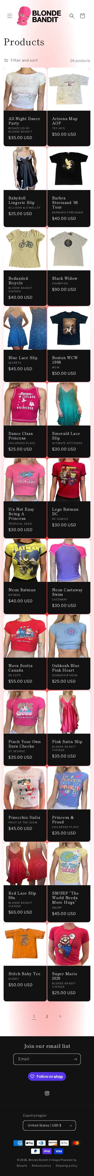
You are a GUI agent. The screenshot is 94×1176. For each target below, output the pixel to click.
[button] (9, 16)
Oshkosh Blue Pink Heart (66, 667)
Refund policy (41, 1165)
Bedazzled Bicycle (18, 280)
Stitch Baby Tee (24, 973)
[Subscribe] (75, 1059)
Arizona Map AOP (65, 120)
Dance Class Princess (20, 435)
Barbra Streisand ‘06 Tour (65, 203)
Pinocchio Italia (24, 817)
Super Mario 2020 (64, 975)
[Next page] (60, 1016)
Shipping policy (67, 1165)
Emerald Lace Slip (66, 435)
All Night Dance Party (24, 120)
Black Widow (65, 278)
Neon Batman (22, 589)
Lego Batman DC (65, 511)
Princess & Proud (63, 819)
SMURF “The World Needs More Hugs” (65, 898)
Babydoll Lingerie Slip (21, 200)
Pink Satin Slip (67, 741)
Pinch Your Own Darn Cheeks (24, 743)
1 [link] (34, 1016)
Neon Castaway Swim (67, 592)
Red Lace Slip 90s (22, 895)
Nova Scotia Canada (20, 667)
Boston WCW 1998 (65, 359)
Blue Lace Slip (23, 357)
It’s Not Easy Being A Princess (21, 514)
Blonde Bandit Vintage (44, 1160)
